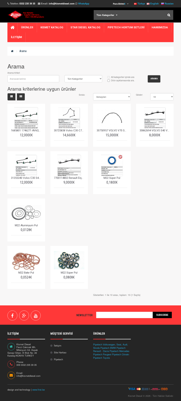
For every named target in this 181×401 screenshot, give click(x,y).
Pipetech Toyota (101, 357)
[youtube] (36, 315)
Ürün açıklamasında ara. (123, 80)
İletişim (57, 345)
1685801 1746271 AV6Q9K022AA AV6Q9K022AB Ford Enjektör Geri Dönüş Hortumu (26, 130)
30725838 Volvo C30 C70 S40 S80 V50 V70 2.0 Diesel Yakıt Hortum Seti (69, 130)
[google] (24, 315)
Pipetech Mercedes (119, 351)
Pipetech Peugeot (102, 354)
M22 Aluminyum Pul (26, 225)
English (154, 3)
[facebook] (12, 315)
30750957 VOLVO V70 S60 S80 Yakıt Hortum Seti (112, 130)
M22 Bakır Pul (26, 272)
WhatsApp (83, 3)
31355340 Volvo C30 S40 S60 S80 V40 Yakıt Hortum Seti (26, 178)
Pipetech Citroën (120, 354)
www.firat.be (38, 389)
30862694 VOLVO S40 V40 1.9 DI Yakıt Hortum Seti (155, 130)
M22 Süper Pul (112, 178)
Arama (23, 51)
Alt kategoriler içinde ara (122, 76)
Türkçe (141, 3)
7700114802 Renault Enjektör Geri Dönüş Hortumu (69, 178)
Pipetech (58, 359)
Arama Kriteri (13, 72)
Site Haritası (60, 352)
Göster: (139, 94)
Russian (169, 3)
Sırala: (82, 94)
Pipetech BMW (108, 347)
